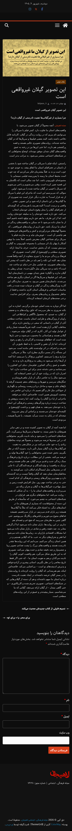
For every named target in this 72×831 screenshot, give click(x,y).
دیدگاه (65, 654)
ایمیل (65, 716)
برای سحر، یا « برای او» (18, 617)
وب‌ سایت (64, 732)
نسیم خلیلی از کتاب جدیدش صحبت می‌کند (43, 608)
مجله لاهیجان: (60, 126)
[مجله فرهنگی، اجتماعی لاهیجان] (65, 25)
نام (66, 700)
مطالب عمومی (61, 82)
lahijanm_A (42, 104)
